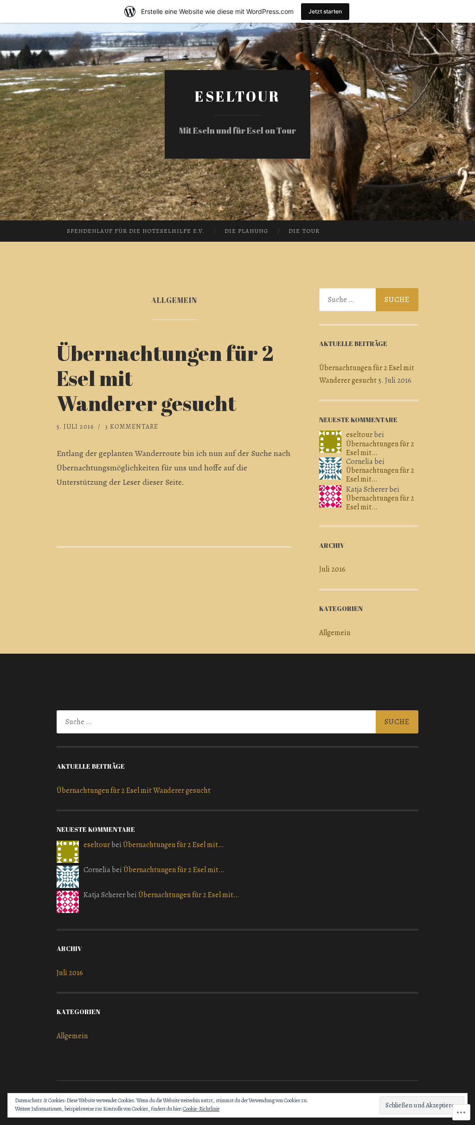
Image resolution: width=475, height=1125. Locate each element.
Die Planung (246, 231)
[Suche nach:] (369, 299)
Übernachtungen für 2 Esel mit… (380, 448)
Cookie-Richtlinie (201, 1108)
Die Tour (304, 231)
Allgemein (334, 633)
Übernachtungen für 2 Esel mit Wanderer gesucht (134, 790)
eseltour (359, 435)
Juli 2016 (332, 569)
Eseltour (238, 96)
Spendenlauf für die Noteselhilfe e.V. (135, 231)
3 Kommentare (131, 426)
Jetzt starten (325, 11)
